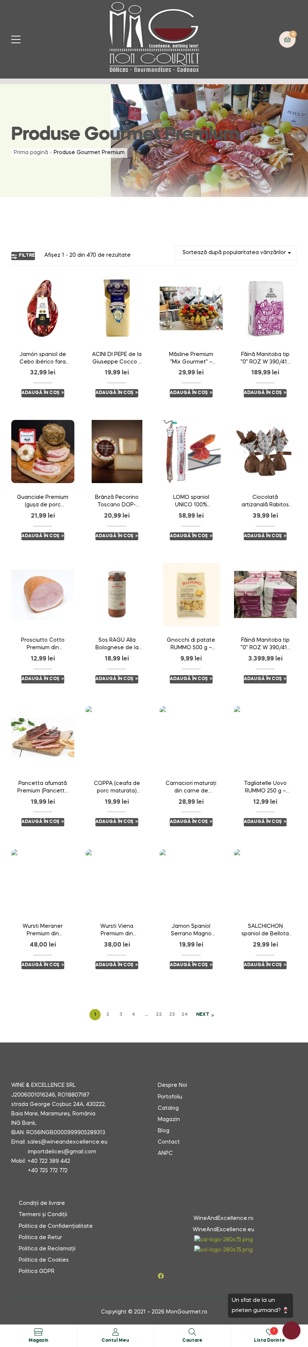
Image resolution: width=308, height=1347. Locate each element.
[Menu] (20, 39)
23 (172, 1014)
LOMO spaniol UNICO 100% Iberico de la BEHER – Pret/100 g (191, 502)
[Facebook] (161, 1276)
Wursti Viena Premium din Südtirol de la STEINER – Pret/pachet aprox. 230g (117, 931)
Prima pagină (31, 152)
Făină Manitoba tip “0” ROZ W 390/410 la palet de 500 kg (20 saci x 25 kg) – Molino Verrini (265, 645)
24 (184, 1014)
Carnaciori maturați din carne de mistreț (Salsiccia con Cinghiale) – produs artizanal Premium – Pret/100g (191, 788)
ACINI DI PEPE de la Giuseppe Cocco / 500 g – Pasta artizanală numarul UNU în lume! (117, 359)
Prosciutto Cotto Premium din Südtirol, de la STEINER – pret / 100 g (43, 645)
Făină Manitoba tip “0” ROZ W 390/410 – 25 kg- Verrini (265, 359)
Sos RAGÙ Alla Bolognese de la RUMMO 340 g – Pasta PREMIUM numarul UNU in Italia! (117, 645)
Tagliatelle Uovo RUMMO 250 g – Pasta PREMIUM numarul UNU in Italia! (265, 788)
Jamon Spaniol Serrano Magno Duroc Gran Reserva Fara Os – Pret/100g (191, 931)
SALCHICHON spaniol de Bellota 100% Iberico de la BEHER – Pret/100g (265, 931)
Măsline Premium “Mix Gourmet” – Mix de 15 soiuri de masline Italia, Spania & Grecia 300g (191, 359)
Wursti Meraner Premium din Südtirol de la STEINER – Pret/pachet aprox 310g (43, 931)
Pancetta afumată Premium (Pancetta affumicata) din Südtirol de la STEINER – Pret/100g (42, 788)
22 (159, 1014)
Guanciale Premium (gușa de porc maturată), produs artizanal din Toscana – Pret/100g (42, 502)
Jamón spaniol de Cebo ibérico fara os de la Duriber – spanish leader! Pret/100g (43, 359)
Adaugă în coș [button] (40, 393)
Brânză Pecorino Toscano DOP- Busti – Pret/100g (116, 502)
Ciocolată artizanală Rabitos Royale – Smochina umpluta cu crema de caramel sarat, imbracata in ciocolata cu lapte (265, 502)
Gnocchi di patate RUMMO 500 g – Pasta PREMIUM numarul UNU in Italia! (191, 645)
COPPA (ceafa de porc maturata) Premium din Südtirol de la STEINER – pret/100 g (117, 788)
